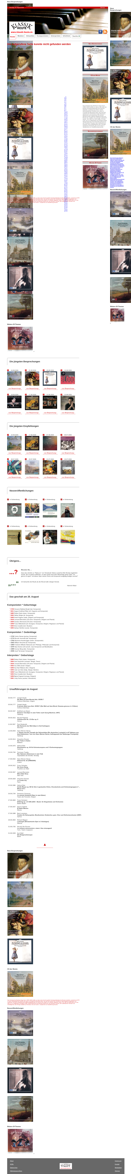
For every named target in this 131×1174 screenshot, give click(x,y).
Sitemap (102, 7)
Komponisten (43, 36)
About (12, 1161)
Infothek (66, 36)
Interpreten (55, 36)
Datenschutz (14, 1167)
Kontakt (117, 1164)
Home (12, 37)
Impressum (118, 1161)
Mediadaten (118, 1167)
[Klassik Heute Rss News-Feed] (105, 33)
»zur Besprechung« (14, 388)
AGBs (12, 1164)
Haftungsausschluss (16, 1171)
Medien (21, 36)
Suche (75, 36)
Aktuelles (30, 36)
